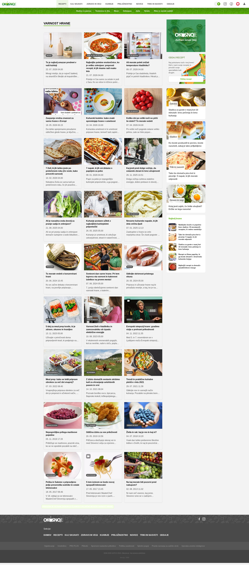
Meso (116, 11)
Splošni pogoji (143, 546)
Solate (147, 11)
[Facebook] (199, 519)
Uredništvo (62, 546)
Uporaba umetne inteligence (193, 546)
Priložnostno (124, 4)
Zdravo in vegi (94, 4)
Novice (139, 4)
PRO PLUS (74, 546)
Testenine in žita (102, 11)
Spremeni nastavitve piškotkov (103, 546)
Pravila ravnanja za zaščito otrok (165, 546)
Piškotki (85, 546)
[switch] (217, 4)
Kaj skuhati (76, 4)
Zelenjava (127, 11)
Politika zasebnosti (126, 546)
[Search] (225, 3)
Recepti (62, 4)
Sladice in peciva (83, 11)
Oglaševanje (49, 546)
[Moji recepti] (238, 4)
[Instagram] (203, 519)
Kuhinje (109, 4)
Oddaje (170, 4)
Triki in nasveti (155, 4)
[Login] (244, 4)
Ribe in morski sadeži (163, 11)
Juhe (138, 11)
